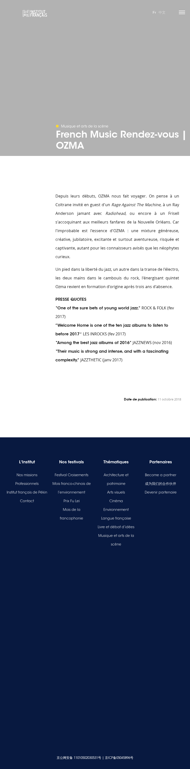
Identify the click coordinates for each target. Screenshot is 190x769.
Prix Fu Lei (72, 501)
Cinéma (116, 501)
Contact (27, 501)
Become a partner (160, 475)
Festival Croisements (71, 475)
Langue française (116, 518)
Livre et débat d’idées (116, 527)
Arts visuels (116, 492)
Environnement (116, 509)
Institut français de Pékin (27, 492)
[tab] (117, 372)
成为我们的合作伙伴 (160, 483)
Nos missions (27, 475)
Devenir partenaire (161, 492)
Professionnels (27, 483)
